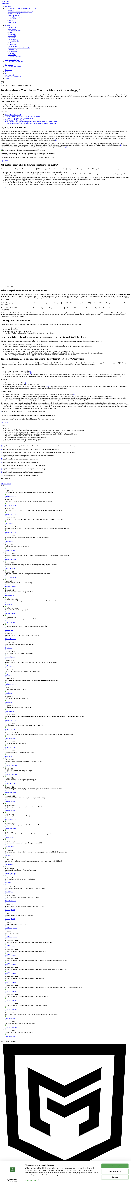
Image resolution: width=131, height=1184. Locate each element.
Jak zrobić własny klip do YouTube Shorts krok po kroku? (22, 116)
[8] (39, 384)
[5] (30, 371)
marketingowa (12, 60)
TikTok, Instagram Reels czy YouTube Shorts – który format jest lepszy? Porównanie (30, 123)
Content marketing (14, 13)
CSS (9, 43)
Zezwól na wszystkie (115, 1166)
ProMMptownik (9, 75)
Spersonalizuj (114, 1171)
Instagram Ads (12, 49)
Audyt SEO (12, 10)
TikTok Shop (12, 27)
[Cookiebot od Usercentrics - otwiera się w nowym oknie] (12, 1180)
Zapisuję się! (4, 161)
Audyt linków (12, 19)
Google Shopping (13, 41)
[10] (112, 396)
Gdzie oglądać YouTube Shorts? (14, 120)
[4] (25, 316)
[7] (25, 383)
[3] (66, 147)
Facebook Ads (12, 46)
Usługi (8, 6)
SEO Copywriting (13, 15)
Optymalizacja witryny (15, 17)
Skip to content (5, 1)
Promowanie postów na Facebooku (19, 48)
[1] (56, 140)
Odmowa (115, 1177)
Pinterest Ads (12, 55)
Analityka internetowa (15, 56)
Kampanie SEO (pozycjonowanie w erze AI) (22, 8)
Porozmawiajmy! (6, 3)
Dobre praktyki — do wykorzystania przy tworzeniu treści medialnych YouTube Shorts (31, 122)
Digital (8, 25)
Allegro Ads (12, 44)
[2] (120, 145)
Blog (6, 73)
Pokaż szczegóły (31, 1180)
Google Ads (12, 29)
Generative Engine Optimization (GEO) (20, 12)
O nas (6, 71)
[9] (74, 394)
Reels (47, 386)
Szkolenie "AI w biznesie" (13, 77)
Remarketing (12, 34)
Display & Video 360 (14, 66)
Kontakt (7, 78)
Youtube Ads (12, 36)
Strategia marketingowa (15, 61)
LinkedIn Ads (12, 51)
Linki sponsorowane (14, 30)
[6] (31, 373)
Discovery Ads (12, 37)
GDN (10, 32)
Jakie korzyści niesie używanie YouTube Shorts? (19, 118)
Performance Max (13, 39)
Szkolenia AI (12, 22)
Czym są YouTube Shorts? (13, 115)
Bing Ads (11, 53)
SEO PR (11, 20)
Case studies (8, 70)
